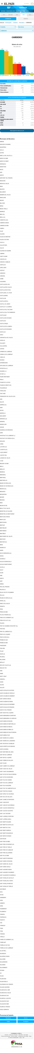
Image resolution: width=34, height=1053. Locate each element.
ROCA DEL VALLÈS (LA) (5, 665)
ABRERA (2, 141)
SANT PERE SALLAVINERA (6, 852)
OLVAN (1, 572)
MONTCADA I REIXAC (5, 516)
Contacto (6, 1034)
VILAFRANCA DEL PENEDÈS (6, 984)
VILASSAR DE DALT (4, 1001)
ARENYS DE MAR (4, 158)
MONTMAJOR (3, 528)
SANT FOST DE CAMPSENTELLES (8, 788)
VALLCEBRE (2, 959)
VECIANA (2, 970)
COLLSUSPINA (3, 346)
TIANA (1, 928)
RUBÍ (1, 670)
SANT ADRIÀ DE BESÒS (5, 698)
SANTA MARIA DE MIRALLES (6, 729)
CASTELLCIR (3, 298)
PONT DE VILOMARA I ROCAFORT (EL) (9, 626)
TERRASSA (2, 925)
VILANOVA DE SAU (4, 995)
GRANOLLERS (3, 424)
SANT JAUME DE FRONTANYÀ (7, 799)
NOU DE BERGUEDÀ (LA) (5, 553)
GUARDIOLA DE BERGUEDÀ (6, 430)
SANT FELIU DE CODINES (6, 780)
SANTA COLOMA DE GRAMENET (7, 696)
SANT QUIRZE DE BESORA (6, 861)
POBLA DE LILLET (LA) (5, 620)
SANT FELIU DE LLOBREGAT (6, 782)
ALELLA (2, 150)
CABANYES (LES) (4, 220)
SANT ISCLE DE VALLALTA (6, 796)
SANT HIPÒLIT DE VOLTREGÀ (7, 794)
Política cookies (14, 1036)
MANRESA (2, 472)
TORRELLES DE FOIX (5, 945)
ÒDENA (1, 556)
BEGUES (2, 200)
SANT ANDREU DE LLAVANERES (7, 740)
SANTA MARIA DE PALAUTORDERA (8, 732)
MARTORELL (3, 477)
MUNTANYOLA (3, 542)
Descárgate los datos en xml (17, 130)
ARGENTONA (3, 166)
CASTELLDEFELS (4, 301)
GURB (1, 432)
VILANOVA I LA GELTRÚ (5, 998)
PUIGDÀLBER (3, 645)
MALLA (1, 466)
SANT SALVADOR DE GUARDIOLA (8, 875)
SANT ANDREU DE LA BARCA (7, 738)
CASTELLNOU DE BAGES (6, 318)
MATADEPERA (3, 494)
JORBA (1, 444)
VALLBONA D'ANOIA (4, 956)
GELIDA (1, 410)
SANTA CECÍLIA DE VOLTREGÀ (7, 690)
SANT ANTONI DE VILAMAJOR (7, 743)
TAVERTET (2, 920)
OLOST (1, 570)
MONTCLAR (3, 519)
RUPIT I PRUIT (3, 676)
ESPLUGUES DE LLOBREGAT (6, 365)
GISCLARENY (3, 416)
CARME (1, 278)
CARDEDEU (2, 273)
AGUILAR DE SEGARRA (5, 144)
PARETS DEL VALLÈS (5, 603)
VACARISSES (3, 953)
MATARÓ (2, 497)
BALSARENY (3, 192)
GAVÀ (1, 407)
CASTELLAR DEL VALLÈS (6, 287)
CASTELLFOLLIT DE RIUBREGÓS (7, 312)
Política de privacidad (5, 1036)
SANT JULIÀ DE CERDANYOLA (7, 808)
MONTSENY (3, 539)
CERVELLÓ (2, 340)
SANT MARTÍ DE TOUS (5, 827)
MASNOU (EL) (3, 488)
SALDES (2, 684)
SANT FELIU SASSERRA (5, 785)
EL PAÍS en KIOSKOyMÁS (13, 1037)
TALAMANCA (3, 911)
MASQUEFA (2, 491)
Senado (26, 18)
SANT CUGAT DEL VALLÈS (6, 768)
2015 (24, 14)
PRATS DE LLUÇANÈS (5, 634)
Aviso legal (26, 1034)
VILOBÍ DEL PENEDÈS (5, 1006)
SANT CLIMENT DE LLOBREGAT (7, 766)
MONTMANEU (3, 530)
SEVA (1, 892)
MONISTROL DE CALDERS (6, 511)
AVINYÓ (2, 175)
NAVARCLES (3, 547)
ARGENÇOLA (3, 164)
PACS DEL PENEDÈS (4, 586)
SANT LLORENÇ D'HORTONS (7, 816)
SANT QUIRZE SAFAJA (5, 866)
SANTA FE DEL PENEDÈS (6, 710)
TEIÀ (1, 922)
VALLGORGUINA (3, 962)
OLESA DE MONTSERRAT (6, 564)
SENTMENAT (3, 889)
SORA (1, 900)
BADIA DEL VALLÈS (4, 183)
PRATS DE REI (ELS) (4, 637)
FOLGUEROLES (3, 388)
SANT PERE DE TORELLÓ (6, 847)
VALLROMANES (3, 967)
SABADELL (2, 679)
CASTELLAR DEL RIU (5, 284)
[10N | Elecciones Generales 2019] (17, 8)
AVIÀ (1, 172)
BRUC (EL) (2, 214)
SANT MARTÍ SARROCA (5, 830)
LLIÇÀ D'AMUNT (3, 452)
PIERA (1, 609)
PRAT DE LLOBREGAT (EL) (6, 631)
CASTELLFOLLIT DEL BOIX (6, 309)
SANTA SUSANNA (4, 749)
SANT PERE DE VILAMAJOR (6, 850)
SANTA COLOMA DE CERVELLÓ (7, 693)
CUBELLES (2, 357)
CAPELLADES (3, 267)
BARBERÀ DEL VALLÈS (5, 194)
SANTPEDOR (3, 838)
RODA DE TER (3, 668)
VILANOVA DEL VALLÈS (5, 992)
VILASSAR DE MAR (4, 1004)
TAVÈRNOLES (3, 917)
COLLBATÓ (2, 343)
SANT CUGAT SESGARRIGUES (7, 771)
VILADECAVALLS (4, 981)
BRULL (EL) (2, 217)
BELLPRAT (2, 203)
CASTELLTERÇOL (4, 323)
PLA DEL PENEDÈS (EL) (5, 614)
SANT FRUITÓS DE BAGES (6, 791)
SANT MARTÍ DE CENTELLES (6, 824)
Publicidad (20, 1034)
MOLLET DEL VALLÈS (5, 508)
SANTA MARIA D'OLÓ (5, 735)
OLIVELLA (2, 567)
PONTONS (2, 628)
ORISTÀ (2, 578)
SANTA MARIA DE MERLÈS (6, 726)
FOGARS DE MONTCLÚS (5, 385)
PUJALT (2, 651)
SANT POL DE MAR (4, 855)
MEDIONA (2, 500)
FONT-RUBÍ (2, 393)
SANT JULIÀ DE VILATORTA (6, 810)
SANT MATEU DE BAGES (5, 836)
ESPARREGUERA (4, 362)
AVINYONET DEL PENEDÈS (6, 178)
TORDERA (2, 934)
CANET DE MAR (3, 256)
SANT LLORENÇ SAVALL (5, 819)
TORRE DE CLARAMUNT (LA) (6, 939)
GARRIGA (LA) (3, 404)
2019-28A (10, 14)
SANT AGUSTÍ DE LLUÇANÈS (6, 712)
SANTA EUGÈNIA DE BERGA (6, 701)
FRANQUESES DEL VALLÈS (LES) (7, 396)
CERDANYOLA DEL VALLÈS (6, 337)
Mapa (27, 11)
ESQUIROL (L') (3, 371)
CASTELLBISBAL (4, 295)
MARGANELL (3, 474)
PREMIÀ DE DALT (4, 640)
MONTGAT (2, 525)
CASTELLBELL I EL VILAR (6, 292)
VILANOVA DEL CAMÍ (5, 990)
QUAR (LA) (2, 654)
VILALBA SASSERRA (4, 987)
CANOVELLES (3, 259)
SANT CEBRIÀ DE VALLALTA (6, 760)
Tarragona (25, 1021)
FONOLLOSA (3, 390)
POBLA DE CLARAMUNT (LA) (6, 617)
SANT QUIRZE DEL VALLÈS (6, 864)
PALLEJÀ (2, 595)
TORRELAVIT (3, 942)
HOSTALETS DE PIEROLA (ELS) (7, 438)
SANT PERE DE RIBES (5, 841)
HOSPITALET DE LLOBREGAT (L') (7, 435)
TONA (1, 931)
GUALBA (2, 427)
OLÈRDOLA (2, 558)
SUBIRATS (2, 903)
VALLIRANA (2, 964)
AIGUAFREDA (3, 147)
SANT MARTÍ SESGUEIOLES (6, 833)
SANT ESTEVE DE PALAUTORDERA (8, 774)
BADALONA (2, 180)
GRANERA (2, 421)
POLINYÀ (2, 623)
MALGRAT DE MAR (4, 463)
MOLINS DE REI (3, 505)
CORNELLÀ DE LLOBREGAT (6, 354)
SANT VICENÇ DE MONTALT (6, 883)
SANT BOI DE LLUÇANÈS (6, 757)
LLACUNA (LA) (3, 446)
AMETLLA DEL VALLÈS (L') (6, 155)
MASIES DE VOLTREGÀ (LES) (6, 486)
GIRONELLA (2, 413)
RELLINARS (2, 659)
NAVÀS (1, 550)
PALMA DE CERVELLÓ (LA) (6, 598)
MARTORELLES (3, 480)
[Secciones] (2, 4)
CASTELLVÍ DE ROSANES (6, 329)
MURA (1, 544)
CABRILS (2, 228)
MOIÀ (1, 502)
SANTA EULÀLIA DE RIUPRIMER (7, 704)
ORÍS (1, 575)
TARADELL (2, 914)
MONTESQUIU (3, 522)
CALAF (1, 231)
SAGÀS (1, 682)
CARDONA (2, 276)
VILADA (2, 976)
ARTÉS (1, 169)
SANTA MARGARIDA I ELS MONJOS (8, 718)
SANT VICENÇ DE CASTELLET (7, 878)
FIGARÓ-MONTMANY (5, 376)
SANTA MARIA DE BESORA (6, 721)
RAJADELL (2, 656)
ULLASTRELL (3, 950)
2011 (30, 14)
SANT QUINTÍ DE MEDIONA (6, 858)
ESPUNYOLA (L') (4, 368)
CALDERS (2, 234)
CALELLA (2, 242)
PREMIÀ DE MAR (4, 642)
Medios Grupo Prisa (17, 1047)
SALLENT (2, 687)
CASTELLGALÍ (3, 315)
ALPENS (2, 152)
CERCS (1, 334)
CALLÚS (2, 248)
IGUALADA (2, 441)
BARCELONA (3, 197)
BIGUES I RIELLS (4, 208)
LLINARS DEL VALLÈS (5, 458)
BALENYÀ (2, 189)
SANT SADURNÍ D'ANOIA (6, 869)
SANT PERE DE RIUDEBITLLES (7, 844)
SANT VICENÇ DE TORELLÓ (6, 886)
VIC (1, 973)
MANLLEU (2, 469)
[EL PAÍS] (9, 4)
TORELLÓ (2, 936)
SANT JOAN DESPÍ (4, 802)
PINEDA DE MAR (4, 612)
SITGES (1, 894)
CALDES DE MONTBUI (5, 236)
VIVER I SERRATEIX (4, 1009)
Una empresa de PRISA (17, 1042)
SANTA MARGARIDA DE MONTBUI (8, 715)
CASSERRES (3, 281)
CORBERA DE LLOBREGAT (6, 351)
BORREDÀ (2, 211)
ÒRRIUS (2, 584)
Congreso (8, 18)
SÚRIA (1, 906)
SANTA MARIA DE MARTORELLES (8, 724)
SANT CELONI (3, 763)
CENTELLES (3, 332)
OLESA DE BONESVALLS (5, 561)
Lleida (8, 1021)
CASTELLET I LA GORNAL (6, 306)
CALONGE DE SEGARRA (5, 250)
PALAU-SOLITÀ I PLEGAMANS (7, 592)
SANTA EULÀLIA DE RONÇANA (7, 707)
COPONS (2, 348)
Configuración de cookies (23, 1036)
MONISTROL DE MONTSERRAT (7, 514)
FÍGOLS (1, 379)
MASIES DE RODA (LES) (5, 483)
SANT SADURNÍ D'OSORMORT (7, 872)
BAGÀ (1, 186)
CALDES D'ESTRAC (4, 239)
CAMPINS (2, 253)
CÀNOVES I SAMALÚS (5, 262)
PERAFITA (2, 606)
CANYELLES (3, 264)
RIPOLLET (2, 662)
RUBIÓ (1, 673)
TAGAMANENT (3, 908)
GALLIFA (2, 402)
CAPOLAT (2, 270)
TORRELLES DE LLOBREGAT (6, 948)
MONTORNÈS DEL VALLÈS (6, 536)
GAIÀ (1, 399)
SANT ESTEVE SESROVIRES (6, 777)
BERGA (1, 206)
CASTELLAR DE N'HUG (5, 290)
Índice (20, 1037)
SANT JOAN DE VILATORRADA (7, 805)
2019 (4, 14)
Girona (25, 1018)
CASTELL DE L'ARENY (5, 304)
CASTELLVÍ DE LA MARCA (6, 326)
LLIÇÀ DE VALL (3, 455)
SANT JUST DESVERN (5, 813)
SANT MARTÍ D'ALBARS (5, 822)
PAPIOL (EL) (3, 600)
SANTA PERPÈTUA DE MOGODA (7, 746)
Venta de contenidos (13, 1034)
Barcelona (8, 1018)
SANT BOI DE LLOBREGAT (6, 754)
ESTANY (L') (3, 374)
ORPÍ (1, 581)
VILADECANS (3, 978)
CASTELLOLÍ (3, 320)
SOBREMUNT (3, 897)
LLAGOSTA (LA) (3, 449)
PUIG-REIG (2, 648)
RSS (23, 1037)
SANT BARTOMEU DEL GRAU (6, 752)
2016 (17, 14)
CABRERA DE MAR (4, 225)
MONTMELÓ (3, 533)
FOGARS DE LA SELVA (5, 382)
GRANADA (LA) (3, 418)
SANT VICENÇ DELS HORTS (6, 880)
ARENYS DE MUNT (4, 161)
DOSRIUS (2, 360)
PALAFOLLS (3, 589)
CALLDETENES (3, 245)
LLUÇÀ (1, 460)
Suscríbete (26, 3)
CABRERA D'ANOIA (4, 222)
